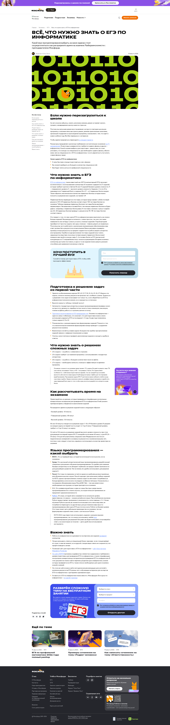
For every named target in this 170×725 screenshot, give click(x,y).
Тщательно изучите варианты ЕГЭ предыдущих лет (70, 313)
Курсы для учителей (56, 706)
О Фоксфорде (36, 680)
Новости (80, 18)
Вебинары (71, 685)
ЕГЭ (51, 680)
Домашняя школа (55, 701)
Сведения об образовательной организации (38, 698)
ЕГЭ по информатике (57, 182)
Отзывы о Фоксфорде (39, 688)
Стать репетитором (38, 708)
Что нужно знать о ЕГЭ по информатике (38, 124)
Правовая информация (39, 694)
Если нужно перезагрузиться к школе (37, 119)
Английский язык (55, 694)
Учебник (70, 680)
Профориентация (73, 683)
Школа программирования (55, 697)
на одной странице (70, 578)
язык (95, 517)
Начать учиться (130, 18)
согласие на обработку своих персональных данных (118, 605)
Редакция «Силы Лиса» (43, 54)
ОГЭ (51, 683)
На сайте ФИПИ (58, 554)
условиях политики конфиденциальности (122, 264)
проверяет (103, 536)
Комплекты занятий (56, 691)
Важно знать (36, 149)
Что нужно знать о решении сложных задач (37, 135)
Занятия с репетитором (57, 685)
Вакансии (35, 705)
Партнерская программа (39, 691)
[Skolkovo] (133, 718)
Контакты (35, 683)
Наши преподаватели (38, 685)
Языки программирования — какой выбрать (38, 145)
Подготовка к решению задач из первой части (37, 129)
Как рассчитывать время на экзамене (37, 140)
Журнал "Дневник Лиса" (75, 691)
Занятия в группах (55, 688)
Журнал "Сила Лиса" (74, 688)
